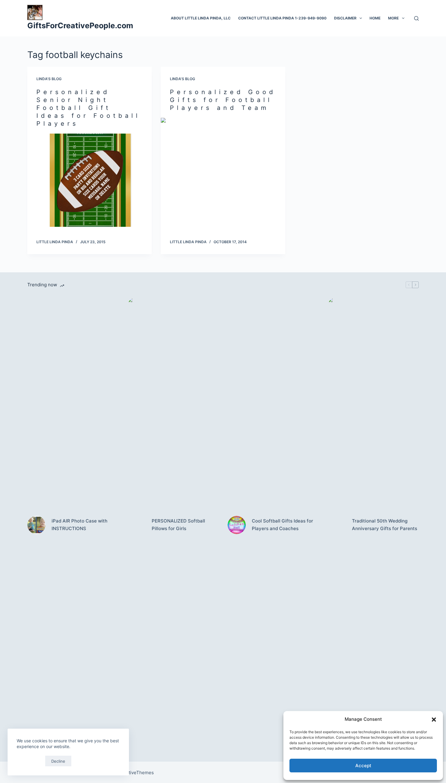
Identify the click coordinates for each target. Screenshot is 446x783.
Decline (58, 761)
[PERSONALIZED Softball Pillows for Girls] (136, 525)
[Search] (416, 18)
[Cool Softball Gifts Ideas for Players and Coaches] (237, 525)
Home (375, 18)
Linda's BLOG (49, 79)
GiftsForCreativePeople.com (80, 25)
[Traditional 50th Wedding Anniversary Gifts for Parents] (337, 525)
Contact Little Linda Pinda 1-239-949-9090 (282, 18)
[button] (434, 720)
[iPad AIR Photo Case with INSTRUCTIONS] (36, 525)
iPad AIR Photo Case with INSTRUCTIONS (79, 524)
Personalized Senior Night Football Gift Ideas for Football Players (88, 107)
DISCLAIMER (345, 18)
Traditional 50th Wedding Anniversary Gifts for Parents (384, 524)
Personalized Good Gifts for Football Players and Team (223, 99)
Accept (363, 765)
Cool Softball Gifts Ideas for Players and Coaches (282, 524)
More (393, 18)
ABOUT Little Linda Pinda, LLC (201, 18)
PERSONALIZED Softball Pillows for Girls (178, 524)
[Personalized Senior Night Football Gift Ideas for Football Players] (89, 180)
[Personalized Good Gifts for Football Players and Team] (223, 164)
